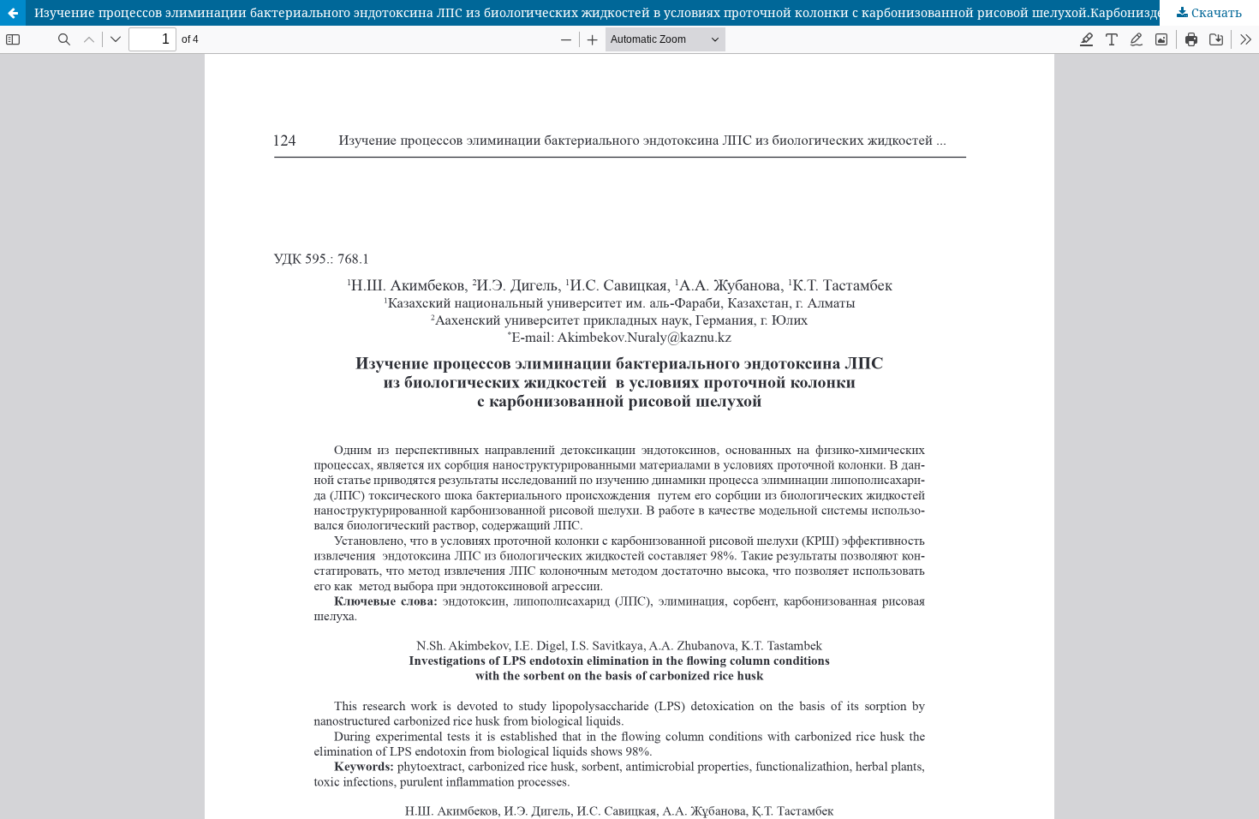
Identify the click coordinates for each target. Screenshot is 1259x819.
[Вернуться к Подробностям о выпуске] (13, 13)
